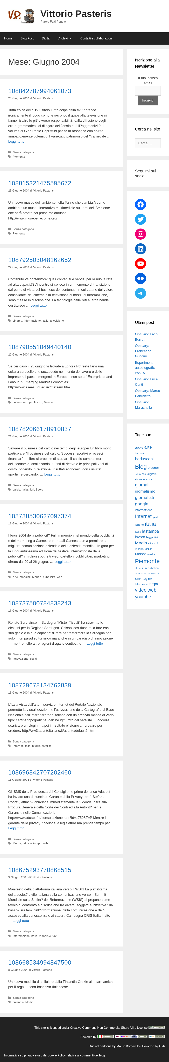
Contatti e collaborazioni (96, 38)
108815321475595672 (39, 183)
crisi (144, 474)
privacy (27, 843)
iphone (139, 524)
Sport (39, 489)
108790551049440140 (39, 347)
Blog (141, 466)
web (59, 576)
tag (144, 578)
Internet (18, 745)
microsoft (153, 543)
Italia (138, 531)
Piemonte (19, 156)
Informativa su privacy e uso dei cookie (30, 1055)
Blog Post (27, 38)
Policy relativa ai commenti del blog (81, 1055)
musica (151, 554)
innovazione (20, 658)
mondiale (45, 935)
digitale (152, 474)
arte (15, 576)
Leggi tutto (16, 141)
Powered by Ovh (153, 1046)
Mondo (48, 402)
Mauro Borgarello (128, 1046)
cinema (17, 320)
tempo (37, 843)
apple (139, 447)
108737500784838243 (39, 603)
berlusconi (144, 459)
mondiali (25, 576)
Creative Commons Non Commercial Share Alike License (109, 1027)
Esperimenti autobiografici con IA (145, 368)
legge (149, 537)
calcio (16, 489)
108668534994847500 (39, 962)
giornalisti (144, 497)
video (141, 590)
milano (139, 549)
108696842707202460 (39, 772)
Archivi (63, 38)
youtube (143, 596)
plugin (36, 745)
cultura (17, 402)
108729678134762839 (39, 685)
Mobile (148, 549)
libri (31, 489)
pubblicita (49, 576)
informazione (32, 320)
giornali (142, 484)
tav (54, 935)
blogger (153, 467)
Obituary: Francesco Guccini (143, 351)
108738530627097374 (39, 516)
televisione (57, 320)
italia (45, 320)
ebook (138, 479)
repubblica (152, 568)
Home (8, 38)
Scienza (155, 573)
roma (147, 573)
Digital (46, 38)
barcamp (140, 453)
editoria (147, 479)
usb (45, 843)
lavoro (38, 402)
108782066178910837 (39, 429)
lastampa (150, 531)
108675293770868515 (39, 870)
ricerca (139, 573)
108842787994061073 (39, 91)
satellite (47, 745)
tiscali (33, 658)
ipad (155, 517)
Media (17, 843)
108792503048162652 (39, 259)
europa (28, 402)
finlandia (18, 1002)
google (141, 503)
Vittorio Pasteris (76, 13)
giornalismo (145, 491)
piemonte (139, 568)
